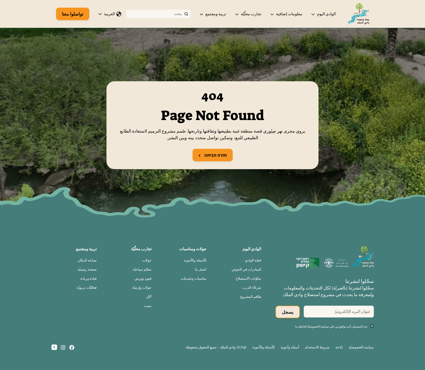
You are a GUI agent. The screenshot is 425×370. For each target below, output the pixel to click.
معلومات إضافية (289, 13)
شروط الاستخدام (317, 347)
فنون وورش (143, 278)
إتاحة (339, 347)
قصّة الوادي (253, 260)
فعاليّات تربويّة (87, 287)
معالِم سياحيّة (142, 269)
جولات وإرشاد (142, 287)
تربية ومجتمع (215, 13)
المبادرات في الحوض (246, 269)
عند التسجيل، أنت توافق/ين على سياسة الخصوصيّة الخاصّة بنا (331, 326)
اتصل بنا (200, 269)
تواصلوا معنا (72, 14)
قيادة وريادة (88, 278)
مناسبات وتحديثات (193, 278)
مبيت (148, 305)
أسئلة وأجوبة (290, 347)
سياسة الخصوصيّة (361, 347)
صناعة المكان (87, 260)
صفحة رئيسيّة (87, 269)
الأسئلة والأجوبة (195, 260)
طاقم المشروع (250, 296)
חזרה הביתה (215, 155)
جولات (147, 260)
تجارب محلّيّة (251, 13)
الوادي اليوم (326, 13)
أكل (149, 296)
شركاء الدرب (252, 287)
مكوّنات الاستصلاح (248, 278)
